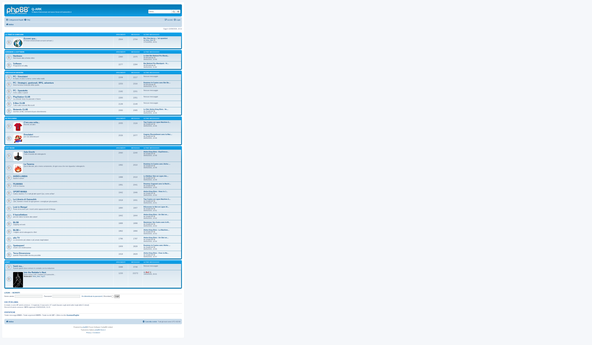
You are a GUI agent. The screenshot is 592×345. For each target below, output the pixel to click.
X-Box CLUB (19, 103)
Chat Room (9, 148)
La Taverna (29, 164)
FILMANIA (18, 184)
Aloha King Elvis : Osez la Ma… (156, 253)
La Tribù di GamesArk (14, 34)
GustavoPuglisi (73, 315)
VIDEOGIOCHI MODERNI (14, 72)
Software (17, 63)
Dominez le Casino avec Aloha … (157, 164)
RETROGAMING (11, 118)
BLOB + (17, 230)
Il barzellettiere (20, 215)
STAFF (7, 262)
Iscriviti (16, 293)
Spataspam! (18, 245)
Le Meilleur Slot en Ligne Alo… (156, 176)
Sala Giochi (29, 152)
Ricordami (108, 296)
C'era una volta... (32, 122)
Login (7, 293)
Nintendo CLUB (20, 109)
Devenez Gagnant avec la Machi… (157, 184)
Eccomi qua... (30, 38)
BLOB (16, 222)
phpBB (84, 327)
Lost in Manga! (20, 207)
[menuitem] (27, 20)
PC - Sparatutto (20, 90)
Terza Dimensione (21, 253)
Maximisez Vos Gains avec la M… (157, 222)
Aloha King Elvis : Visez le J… (156, 191)
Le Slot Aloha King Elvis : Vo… (156, 109)
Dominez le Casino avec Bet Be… (157, 83)
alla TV (16, 238)
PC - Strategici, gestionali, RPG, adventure (33, 83)
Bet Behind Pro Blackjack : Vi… (156, 63)
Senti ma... (18, 266)
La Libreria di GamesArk (24, 199)
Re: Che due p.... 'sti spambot (156, 38)
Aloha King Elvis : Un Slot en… (156, 214)
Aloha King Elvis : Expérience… (156, 152)
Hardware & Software (15, 52)
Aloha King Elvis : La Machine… (156, 230)
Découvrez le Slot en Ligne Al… (156, 207)
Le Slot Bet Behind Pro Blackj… (156, 56)
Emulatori (28, 134)
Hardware (17, 56)
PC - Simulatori (20, 76)
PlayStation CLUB (21, 97)
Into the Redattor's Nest (35, 272)
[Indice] (18, 10)
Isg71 (43, 276)
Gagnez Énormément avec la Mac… (158, 134)
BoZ (147, 272)
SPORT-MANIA (20, 192)
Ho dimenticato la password (92, 296)
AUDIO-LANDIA (20, 176)
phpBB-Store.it (100, 330)
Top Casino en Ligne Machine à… (157, 122)
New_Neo (149, 40)
